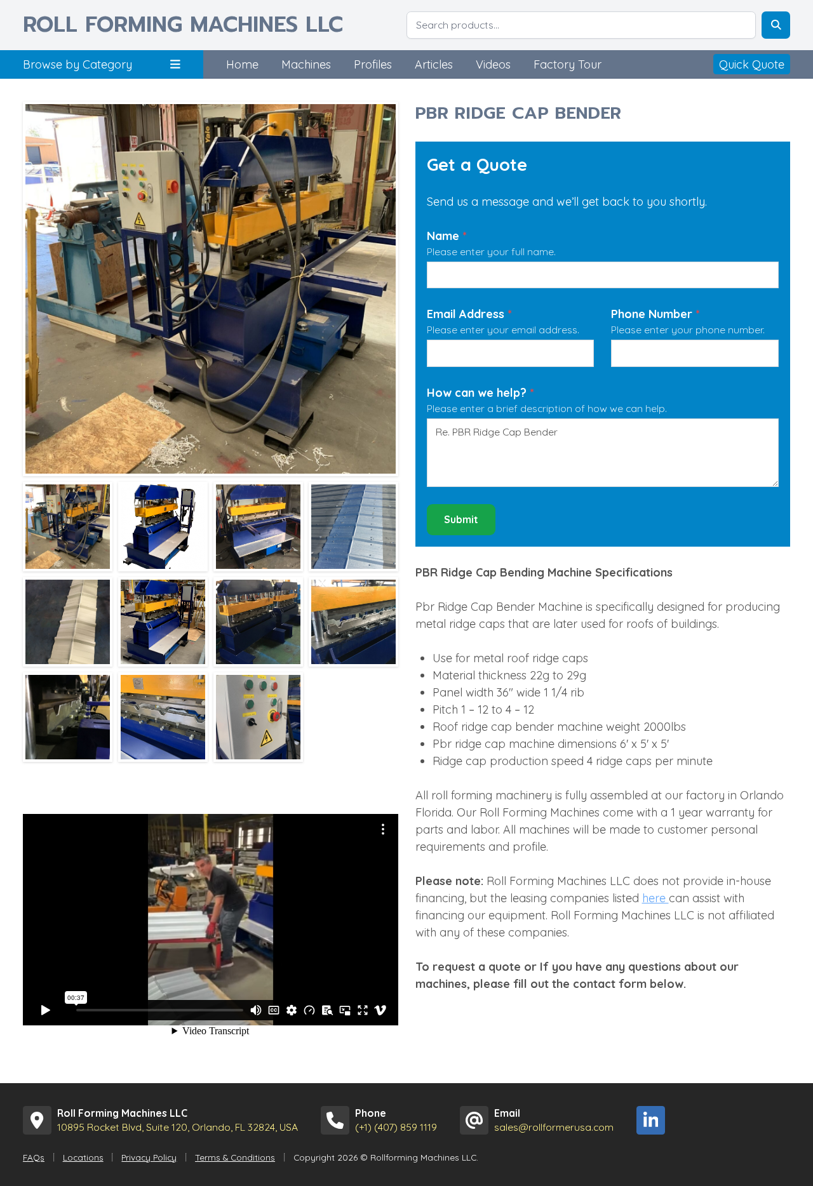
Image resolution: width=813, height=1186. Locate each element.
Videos (493, 64)
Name (447, 236)
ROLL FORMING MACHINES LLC (183, 25)
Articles (434, 64)
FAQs (33, 1157)
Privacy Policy (149, 1157)
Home (242, 64)
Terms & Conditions (235, 1157)
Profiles (373, 64)
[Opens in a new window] (650, 1120)
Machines (306, 64)
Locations (83, 1157)
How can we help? (480, 392)
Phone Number (655, 314)
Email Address (469, 314)
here (655, 898)
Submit (461, 519)
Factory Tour (567, 64)
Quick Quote (751, 64)
